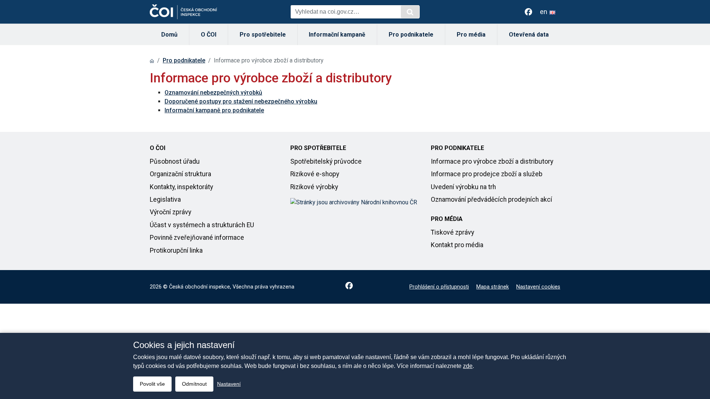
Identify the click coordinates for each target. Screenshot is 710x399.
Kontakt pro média (457, 245)
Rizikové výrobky (314, 187)
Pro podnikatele (411, 34)
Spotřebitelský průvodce (326, 161)
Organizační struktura (180, 174)
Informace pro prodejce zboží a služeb (486, 174)
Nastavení (229, 384)
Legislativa (165, 199)
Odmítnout (194, 384)
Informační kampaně (337, 34)
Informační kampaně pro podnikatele (214, 110)
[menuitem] (169, 34)
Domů (169, 34)
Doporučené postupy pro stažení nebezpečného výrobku (241, 101)
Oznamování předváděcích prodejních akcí (491, 199)
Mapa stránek (492, 287)
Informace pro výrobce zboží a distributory (492, 161)
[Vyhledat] (410, 11)
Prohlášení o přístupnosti (439, 287)
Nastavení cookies (538, 287)
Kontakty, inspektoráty (181, 187)
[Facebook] (528, 12)
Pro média (471, 34)
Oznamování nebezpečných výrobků (213, 92)
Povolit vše (152, 384)
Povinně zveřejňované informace (197, 237)
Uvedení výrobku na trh (463, 187)
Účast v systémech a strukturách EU (202, 225)
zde (468, 366)
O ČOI (208, 34)
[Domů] (152, 60)
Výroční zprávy (170, 212)
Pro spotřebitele (263, 34)
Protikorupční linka (176, 250)
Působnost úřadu (175, 161)
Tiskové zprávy (452, 232)
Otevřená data (529, 34)
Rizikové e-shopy (314, 174)
